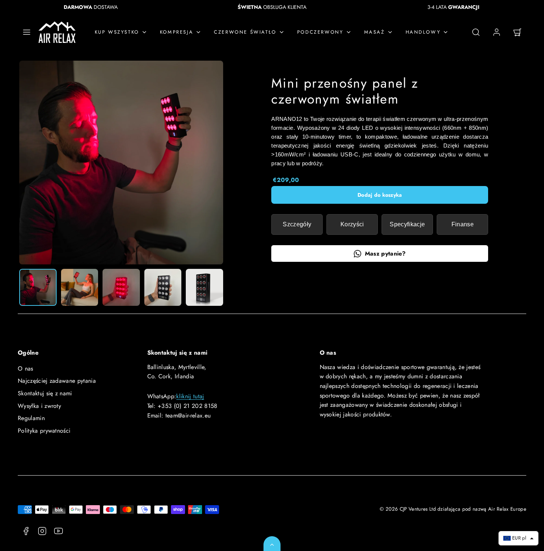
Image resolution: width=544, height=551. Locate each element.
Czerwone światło (245, 32)
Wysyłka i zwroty (39, 406)
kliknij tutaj (190, 396)
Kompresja (176, 32)
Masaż (374, 32)
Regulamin (31, 418)
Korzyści (352, 224)
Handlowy (423, 32)
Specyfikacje (407, 224)
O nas (25, 368)
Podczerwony (320, 32)
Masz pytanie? (385, 253)
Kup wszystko (117, 32)
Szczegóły (297, 224)
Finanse (462, 224)
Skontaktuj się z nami (45, 393)
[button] (27, 32)
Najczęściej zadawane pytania (57, 380)
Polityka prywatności (44, 430)
